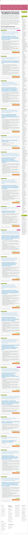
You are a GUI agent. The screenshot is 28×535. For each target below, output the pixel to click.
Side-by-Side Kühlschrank (24, 27)
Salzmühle (23, 206)
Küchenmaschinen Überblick (24, 111)
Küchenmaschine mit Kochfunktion (24, 101)
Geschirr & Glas (3, 9)
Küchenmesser (24, 134)
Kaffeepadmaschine (24, 154)
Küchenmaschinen (3, 7)
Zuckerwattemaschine (24, 109)
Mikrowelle (23, 73)
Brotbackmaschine (24, 116)
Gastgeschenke (24, 198)
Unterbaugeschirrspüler (24, 46)
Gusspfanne (23, 179)
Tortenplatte (23, 173)
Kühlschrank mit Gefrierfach (24, 29)
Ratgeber (19, 9)
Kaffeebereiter (24, 152)
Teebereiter (23, 163)
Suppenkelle (23, 135)
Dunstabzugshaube (24, 44)
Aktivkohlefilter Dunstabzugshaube (24, 43)
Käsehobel (23, 199)
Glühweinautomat (24, 62)
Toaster (23, 83)
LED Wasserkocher (24, 88)
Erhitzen (21, 5)
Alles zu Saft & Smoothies (24, 147)
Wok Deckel (23, 190)
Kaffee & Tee (20, 7)
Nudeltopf (23, 182)
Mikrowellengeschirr (24, 174)
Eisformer (23, 197)
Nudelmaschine (24, 102)
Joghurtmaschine (24, 99)
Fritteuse (23, 65)
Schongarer (23, 82)
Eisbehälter (23, 196)
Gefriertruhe (23, 36)
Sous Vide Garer (24, 81)
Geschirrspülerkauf (24, 45)
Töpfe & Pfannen (9, 9)
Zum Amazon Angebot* (16, 52)
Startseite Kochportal (25, 533)
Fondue (23, 66)
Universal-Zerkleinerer (23, 104)
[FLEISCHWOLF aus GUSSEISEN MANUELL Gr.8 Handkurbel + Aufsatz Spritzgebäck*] (11, 438)
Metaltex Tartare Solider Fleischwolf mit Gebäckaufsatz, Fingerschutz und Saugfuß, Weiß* (10, 422)
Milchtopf (23, 181)
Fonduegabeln (24, 129)
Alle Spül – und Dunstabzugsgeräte (24, 50)
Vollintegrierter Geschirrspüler (24, 48)
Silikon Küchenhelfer (23, 208)
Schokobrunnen (24, 79)
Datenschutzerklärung (20, 533)
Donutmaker (23, 118)
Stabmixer (23, 107)
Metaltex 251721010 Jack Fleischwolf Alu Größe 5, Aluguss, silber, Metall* (10, 141)
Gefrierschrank (24, 35)
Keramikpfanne (24, 180)
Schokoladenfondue (24, 80)
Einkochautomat (24, 57)
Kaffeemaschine (24, 155)
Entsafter (23, 138)
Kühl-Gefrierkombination (24, 31)
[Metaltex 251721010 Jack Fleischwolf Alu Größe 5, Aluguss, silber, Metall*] (11, 138)
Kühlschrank (23, 24)
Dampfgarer (23, 55)
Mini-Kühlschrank (24, 25)
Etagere (23, 170)
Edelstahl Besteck (24, 128)
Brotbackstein (24, 117)
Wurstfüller (23, 108)
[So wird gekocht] (14, 2)
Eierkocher (23, 64)
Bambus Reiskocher (23, 54)
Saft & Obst (16, 7)
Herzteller (23, 171)
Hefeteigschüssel (24, 120)
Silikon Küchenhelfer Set (24, 210)
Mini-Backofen (24, 74)
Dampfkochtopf (24, 56)
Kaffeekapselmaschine (24, 153)
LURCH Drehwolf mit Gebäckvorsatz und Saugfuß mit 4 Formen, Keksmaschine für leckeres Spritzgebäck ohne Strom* (10, 62)
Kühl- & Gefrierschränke (7, 5)
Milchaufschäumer (24, 161)
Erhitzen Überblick (24, 89)
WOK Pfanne (23, 191)
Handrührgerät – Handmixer (24, 98)
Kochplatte (23, 72)
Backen (8, 7)
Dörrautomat (23, 63)
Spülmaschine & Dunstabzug (14, 5)
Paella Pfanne (24, 183)
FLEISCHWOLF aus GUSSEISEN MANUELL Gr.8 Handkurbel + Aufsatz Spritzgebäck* (9, 441)
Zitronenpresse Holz (24, 145)
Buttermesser (24, 127)
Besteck (12, 7)
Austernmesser (24, 126)
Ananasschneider (24, 137)
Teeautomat (23, 162)
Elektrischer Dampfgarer (23, 59)
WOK (23, 189)
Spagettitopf (23, 188)
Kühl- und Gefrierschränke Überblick (24, 22)
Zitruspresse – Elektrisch (24, 143)
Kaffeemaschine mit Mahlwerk (24, 157)
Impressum (2, 516)
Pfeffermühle (23, 205)
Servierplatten (24, 172)
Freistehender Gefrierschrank (24, 34)
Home (2, 5)
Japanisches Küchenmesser (24, 132)
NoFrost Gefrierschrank (24, 38)
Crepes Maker (24, 119)
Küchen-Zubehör (14, 9)
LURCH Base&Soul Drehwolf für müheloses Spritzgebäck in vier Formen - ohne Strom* (8, 212)
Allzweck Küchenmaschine (24, 92)
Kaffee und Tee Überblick (24, 165)
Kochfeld (23, 71)
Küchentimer (23, 200)
